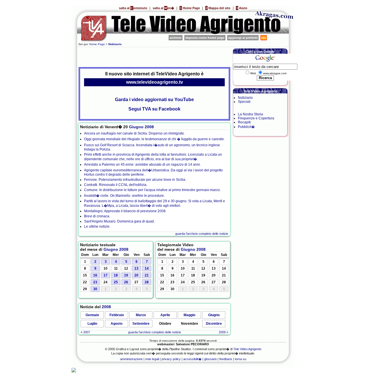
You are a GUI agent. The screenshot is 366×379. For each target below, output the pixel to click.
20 (136, 275)
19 (126, 275)
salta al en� (163, 8)
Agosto (116, 324)
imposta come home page (204, 37)
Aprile (165, 315)
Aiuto (241, 8)
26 (126, 282)
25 (116, 282)
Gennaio (92, 315)
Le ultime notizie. (97, 226)
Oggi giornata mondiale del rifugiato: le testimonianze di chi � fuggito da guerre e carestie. (154, 139)
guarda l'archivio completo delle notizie (201, 233)
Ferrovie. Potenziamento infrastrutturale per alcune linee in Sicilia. (135, 180)
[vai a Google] (265, 62)
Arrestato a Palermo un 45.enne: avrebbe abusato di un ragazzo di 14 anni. (142, 165)
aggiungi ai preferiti (243, 37)
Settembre (141, 324)
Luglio (92, 324)
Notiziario (245, 98)
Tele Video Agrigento (247, 349)
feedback (225, 359)
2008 (149, 127)
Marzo (141, 315)
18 (116, 275)
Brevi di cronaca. (97, 216)
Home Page (190, 8)
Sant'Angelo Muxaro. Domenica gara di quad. (119, 221)
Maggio (189, 315)
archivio (176, 37)
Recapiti (244, 122)
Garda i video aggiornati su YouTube (154, 99)
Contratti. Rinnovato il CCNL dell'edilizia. (115, 185)
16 (95, 275)
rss (263, 37)
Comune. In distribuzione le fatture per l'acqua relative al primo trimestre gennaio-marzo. (152, 190)
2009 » (223, 332)
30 (95, 289)
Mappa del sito (218, 8)
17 (106, 275)
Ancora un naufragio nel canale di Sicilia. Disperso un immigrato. (134, 133)
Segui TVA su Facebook (154, 109)
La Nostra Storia (250, 114)
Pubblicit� (246, 127)
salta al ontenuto (133, 8)
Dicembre (214, 324)
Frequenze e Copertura (256, 118)
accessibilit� (192, 359)
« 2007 (85, 332)
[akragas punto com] (274, 33)
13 (136, 268)
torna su (240, 359)
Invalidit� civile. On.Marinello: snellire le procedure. (124, 196)
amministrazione (131, 359)
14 (147, 268)
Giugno (136, 127)
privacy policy (171, 359)
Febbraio (117, 315)
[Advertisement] (154, 56)
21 (147, 275)
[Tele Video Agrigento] (162, 33)
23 (95, 282)
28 (147, 282)
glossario (210, 359)
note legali (152, 359)
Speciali (244, 102)
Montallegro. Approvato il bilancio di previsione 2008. (125, 211)
